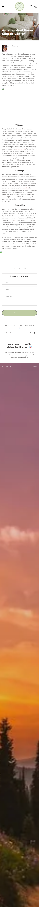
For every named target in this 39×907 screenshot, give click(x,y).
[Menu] (3, 6)
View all (33, 366)
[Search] (31, 7)
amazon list (20, 149)
